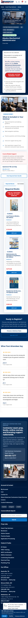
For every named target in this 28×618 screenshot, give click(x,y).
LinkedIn (18, 506)
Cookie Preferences (7, 502)
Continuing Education (7, 557)
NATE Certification (6, 552)
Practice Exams (5, 536)
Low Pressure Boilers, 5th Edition (13, 216)
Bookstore (9, 219)
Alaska (19, 7)
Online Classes (5, 533)
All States (4, 547)
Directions (4, 580)
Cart (2, 492)
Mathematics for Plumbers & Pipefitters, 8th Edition (13, 255)
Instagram (11, 506)
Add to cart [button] (14, 233)
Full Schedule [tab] (21, 183)
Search (14, 520)
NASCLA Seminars (6, 555)
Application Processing (8, 539)
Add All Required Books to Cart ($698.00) (14, 194)
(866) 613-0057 (5, 601)
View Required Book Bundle (14, 176)
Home (2, 7)
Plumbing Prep (5, 563)
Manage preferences (20, 616)
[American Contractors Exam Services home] (7, 2)
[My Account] (19, 2)
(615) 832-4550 (5, 578)
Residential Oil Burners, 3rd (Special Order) (13, 291)
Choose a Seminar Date (14, 331)
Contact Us (4, 494)
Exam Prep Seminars (10, 7)
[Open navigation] (25, 1)
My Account (4, 489)
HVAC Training (5, 550)
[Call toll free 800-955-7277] (16, 2)
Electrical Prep (5, 560)
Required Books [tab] (10, 183)
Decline (11, 616)
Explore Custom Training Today (14, 75)
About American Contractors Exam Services (14, 497)
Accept (4, 616)
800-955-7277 (6, 169)
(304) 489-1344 (5, 589)
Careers (3, 500)
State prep (12, 580)
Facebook (4, 506)
